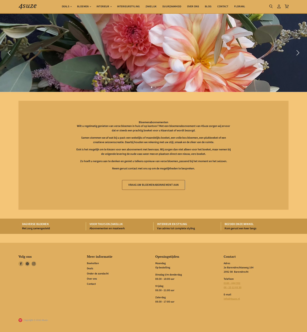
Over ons (193, 6)
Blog (208, 6)
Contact (222, 6)
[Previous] (9, 52)
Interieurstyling (128, 6)
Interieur (103, 6)
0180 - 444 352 (232, 283)
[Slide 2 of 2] (153, 53)
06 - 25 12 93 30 (232, 287)
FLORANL (239, 6)
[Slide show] (153, 53)
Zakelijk (151, 6)
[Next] (297, 52)
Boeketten (93, 263)
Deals (66, 6)
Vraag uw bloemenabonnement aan (153, 185)
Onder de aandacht (98, 273)
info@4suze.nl (232, 299)
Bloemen (83, 6)
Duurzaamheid (171, 6)
